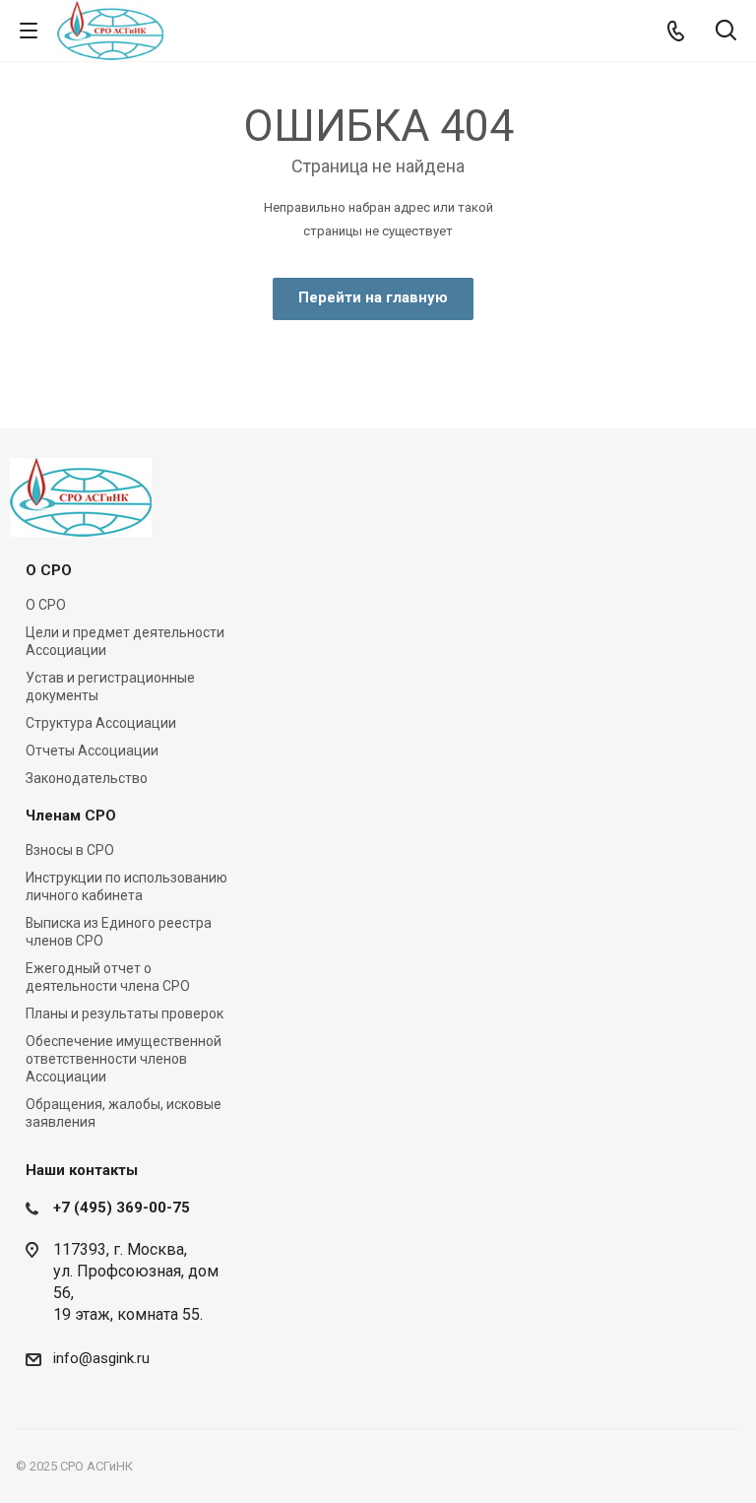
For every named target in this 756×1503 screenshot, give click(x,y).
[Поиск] (726, 32)
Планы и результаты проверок (124, 1013)
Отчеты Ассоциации (92, 750)
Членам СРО (71, 815)
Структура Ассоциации (101, 723)
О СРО (49, 570)
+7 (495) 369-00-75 (121, 1207)
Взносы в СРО (70, 850)
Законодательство (87, 778)
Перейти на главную (373, 297)
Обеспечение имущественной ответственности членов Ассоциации (123, 1058)
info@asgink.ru (101, 1358)
